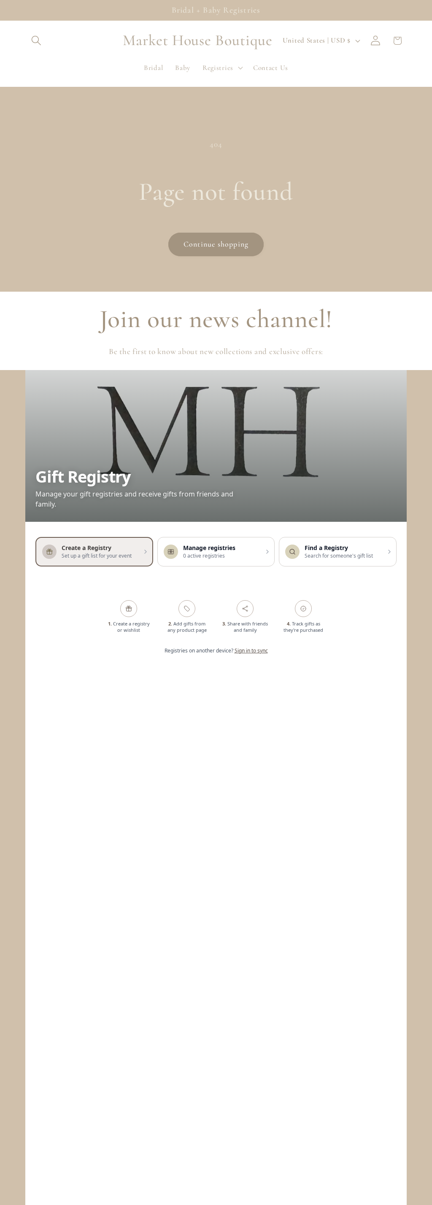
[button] (36, 41)
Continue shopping (216, 244)
